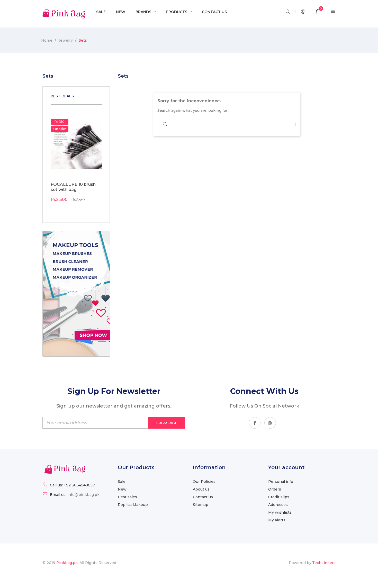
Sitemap (200, 504)
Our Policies (204, 481)
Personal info (280, 481)
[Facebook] (254, 423)
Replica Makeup (133, 504)
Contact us (203, 497)
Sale (121, 481)
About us (201, 489)
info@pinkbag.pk (83, 494)
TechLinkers (324, 562)
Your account (286, 467)
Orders (274, 489)
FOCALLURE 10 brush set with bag (73, 187)
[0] (318, 12)
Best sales (127, 497)
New (122, 489)
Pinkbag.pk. (67, 562)
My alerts (276, 520)
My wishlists (280, 512)
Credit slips (278, 497)
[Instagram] (270, 423)
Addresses (278, 504)
